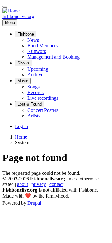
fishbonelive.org (18, 16)
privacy (38, 184)
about (22, 184)
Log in (21, 126)
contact (56, 184)
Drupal (34, 203)
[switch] (4, 7)
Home (21, 137)
